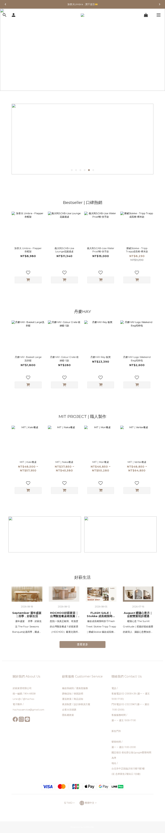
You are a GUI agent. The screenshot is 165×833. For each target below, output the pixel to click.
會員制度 (67, 704)
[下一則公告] (160, 4)
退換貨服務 (82, 688)
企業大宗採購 (69, 709)
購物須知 (67, 693)
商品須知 (78, 698)
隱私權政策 (68, 714)
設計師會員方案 (82, 704)
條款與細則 (68, 688)
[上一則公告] (5, 4)
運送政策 (67, 698)
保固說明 (78, 693)
